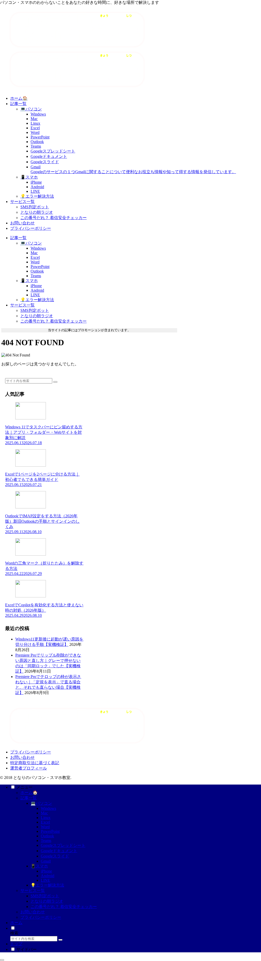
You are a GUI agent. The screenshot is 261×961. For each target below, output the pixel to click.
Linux (45, 817)
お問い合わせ (22, 757)
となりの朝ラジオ (47, 901)
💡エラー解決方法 (47, 885)
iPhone (46, 871)
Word (45, 827)
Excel (45, 822)
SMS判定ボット (45, 896)
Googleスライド (55, 856)
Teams (46, 840)
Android (47, 876)
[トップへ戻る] (2, 960)
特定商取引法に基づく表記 (34, 763)
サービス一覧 (32, 890)
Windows (48, 808)
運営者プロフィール (28, 768)
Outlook (47, 836)
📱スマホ (39, 866)
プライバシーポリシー (30, 752)
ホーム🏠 (29, 792)
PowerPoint (50, 831)
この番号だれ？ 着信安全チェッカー (64, 906)
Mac (44, 813)
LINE (45, 880)
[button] (55, 382)
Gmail (46, 861)
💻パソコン (41, 803)
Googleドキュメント (59, 851)
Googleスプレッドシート (63, 845)
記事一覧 (28, 798)
